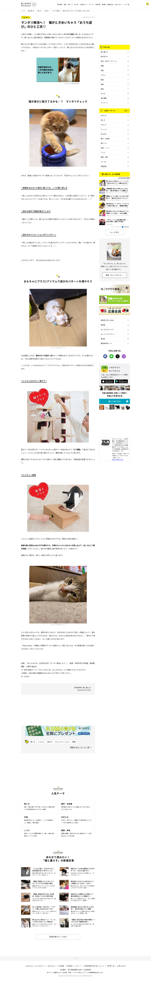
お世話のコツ (83, 4)
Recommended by (116, 226)
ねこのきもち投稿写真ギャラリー (58, 167)
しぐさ (103, 152)
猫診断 (103, 339)
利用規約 (70, 966)
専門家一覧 (110, 966)
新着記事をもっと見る (58, 936)
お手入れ (104, 115)
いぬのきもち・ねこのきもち (34, 966)
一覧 (125, 110)
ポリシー (78, 966)
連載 (65, 4)
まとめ (103, 93)
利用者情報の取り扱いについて (94, 966)
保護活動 (104, 166)
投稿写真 (97, 4)
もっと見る (114, 232)
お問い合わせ (121, 966)
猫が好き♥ (104, 56)
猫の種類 (104, 98)
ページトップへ (75, 958)
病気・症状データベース (109, 61)
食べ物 (76, 4)
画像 (102, 84)
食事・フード (105, 148)
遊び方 (46, 11)
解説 (74, 741)
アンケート (104, 103)
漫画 (102, 70)
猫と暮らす (31, 11)
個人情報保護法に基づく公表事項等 (79, 969)
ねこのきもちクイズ (107, 329)
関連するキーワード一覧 (79, 747)
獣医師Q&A (110, 4)
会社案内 (63, 969)
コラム (103, 75)
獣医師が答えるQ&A (107, 320)
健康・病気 (104, 157)
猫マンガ (70, 4)
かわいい (104, 125)
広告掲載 (61, 966)
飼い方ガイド (119, 4)
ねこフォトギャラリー (108, 334)
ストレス (104, 129)
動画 (102, 80)
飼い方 (39, 11)
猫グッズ (104, 143)
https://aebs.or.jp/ (117, 459)
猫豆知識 (59, 4)
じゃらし (41, 741)
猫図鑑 (104, 4)
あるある (104, 134)
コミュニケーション (62, 741)
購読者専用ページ (106, 343)
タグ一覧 (126, 4)
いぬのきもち (51, 966)
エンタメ (91, 4)
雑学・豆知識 (105, 139)
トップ (23, 11)
